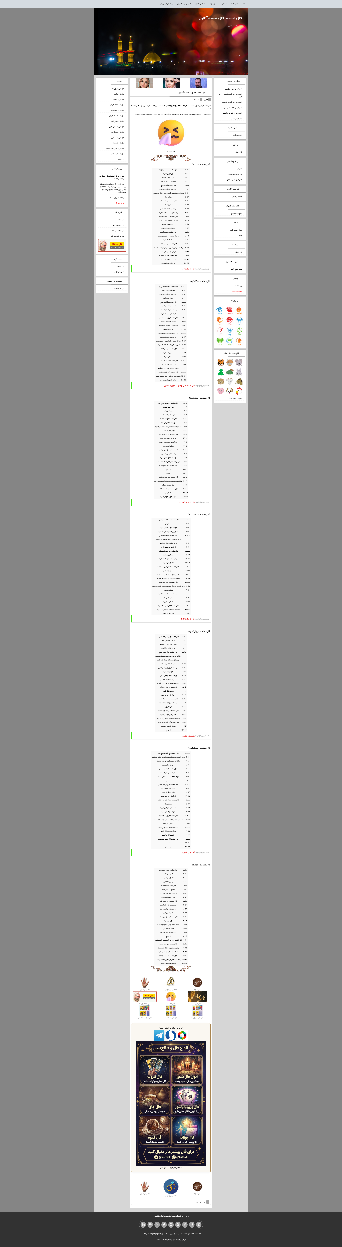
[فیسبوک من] (185, 1225)
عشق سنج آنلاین (236, 269)
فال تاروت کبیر (119, 94)
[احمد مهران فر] (198, 83)
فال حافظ (234, 4)
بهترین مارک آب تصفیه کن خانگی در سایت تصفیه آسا (112, 177)
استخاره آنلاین (200, 4)
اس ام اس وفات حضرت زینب (231, 107)
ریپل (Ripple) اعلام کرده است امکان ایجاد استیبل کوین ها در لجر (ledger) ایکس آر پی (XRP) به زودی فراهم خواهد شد (112, 188)
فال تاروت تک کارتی (117, 105)
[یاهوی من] (198, 1225)
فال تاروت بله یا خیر (117, 154)
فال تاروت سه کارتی (117, 110)
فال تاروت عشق (118, 143)
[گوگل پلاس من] (157, 1225)
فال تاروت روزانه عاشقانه (115, 148)
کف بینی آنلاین (237, 196)
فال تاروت (223, 4)
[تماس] (171, 1225)
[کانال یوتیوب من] (150, 1225)
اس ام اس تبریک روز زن (233, 88)
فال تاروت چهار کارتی (116, 115)
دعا (240, 235)
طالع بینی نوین (119, 271)
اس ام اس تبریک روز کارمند (232, 102)
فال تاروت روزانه (118, 88)
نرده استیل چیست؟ (117, 197)
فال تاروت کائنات (118, 99)
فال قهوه (239, 169)
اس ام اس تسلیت (236, 118)
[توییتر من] (164, 1225)
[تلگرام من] (192, 1225)
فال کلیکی (238, 252)
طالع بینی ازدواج (236, 213)
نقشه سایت (160, 1239)
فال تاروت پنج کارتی (117, 121)
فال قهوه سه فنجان (235, 174)
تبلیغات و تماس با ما (166, 4)
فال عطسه (120, 266)
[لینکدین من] (143, 1225)
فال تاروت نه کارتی (117, 132)
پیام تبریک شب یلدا (117, 236)
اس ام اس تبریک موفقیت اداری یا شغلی (231, 95)
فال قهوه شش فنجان (234, 179)
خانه (243, 4)
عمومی (197, 1202)
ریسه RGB (238, 285)
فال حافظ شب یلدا (118, 230)
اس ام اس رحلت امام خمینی (232, 113)
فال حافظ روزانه (118, 225)
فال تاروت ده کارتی (117, 137)
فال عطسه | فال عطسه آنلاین (220, 18)
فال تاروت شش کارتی (116, 126)
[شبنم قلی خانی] (144, 83)
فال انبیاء (238, 152)
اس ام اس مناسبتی (184, 4)
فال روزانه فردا (119, 288)
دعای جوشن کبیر (236, 230)
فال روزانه (212, 4)
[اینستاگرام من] (178, 1225)
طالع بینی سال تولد (235, 398)
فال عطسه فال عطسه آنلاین (191, 92)
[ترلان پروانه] (171, 83)
